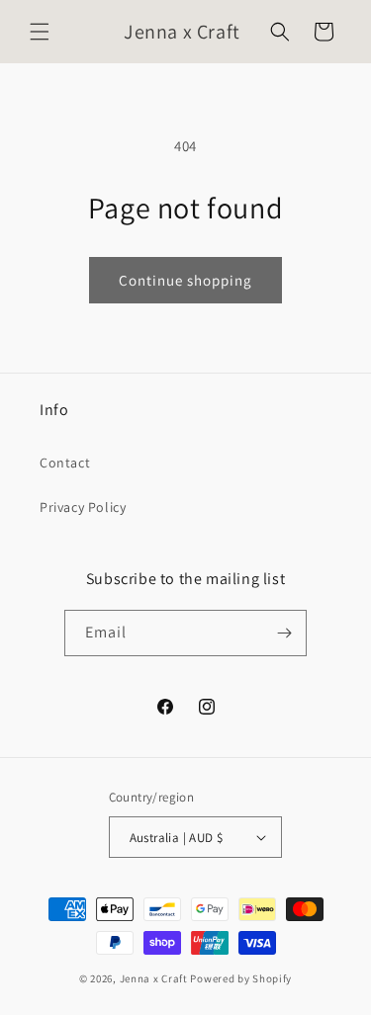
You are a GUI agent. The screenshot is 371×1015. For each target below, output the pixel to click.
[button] (39, 31)
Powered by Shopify (241, 978)
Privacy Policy (83, 507)
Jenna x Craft (154, 978)
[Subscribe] (284, 633)
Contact (65, 462)
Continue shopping (185, 280)
